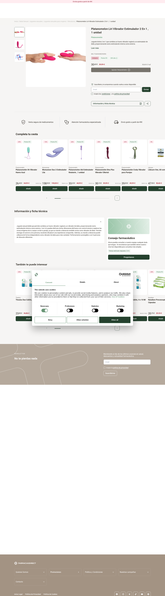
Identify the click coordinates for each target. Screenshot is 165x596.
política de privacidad (122, 94)
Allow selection (82, 320)
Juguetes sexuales (36, 21)
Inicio (16, 21)
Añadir (28, 189)
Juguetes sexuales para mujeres (55, 21)
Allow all (114, 320)
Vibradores (71, 21)
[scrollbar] (82, 198)
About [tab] (116, 282)
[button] (65, 572)
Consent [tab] (48, 282)
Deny (50, 320)
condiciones (106, 94)
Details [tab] (82, 282)
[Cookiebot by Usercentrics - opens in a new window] (121, 274)
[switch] (70, 310)
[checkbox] (92, 94)
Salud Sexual (23, 21)
